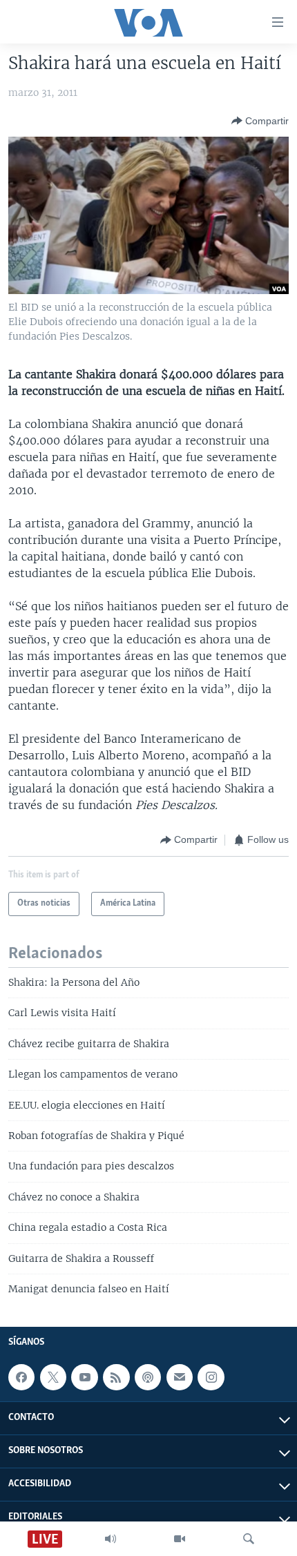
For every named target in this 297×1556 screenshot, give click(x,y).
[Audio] (110, 1538)
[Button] (260, 121)
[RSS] (116, 1377)
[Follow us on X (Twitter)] (53, 1377)
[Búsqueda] (248, 1538)
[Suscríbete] (179, 1377)
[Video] (179, 1538)
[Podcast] (148, 1377)
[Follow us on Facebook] (21, 1377)
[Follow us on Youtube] (84, 1377)
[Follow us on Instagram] (211, 1377)
